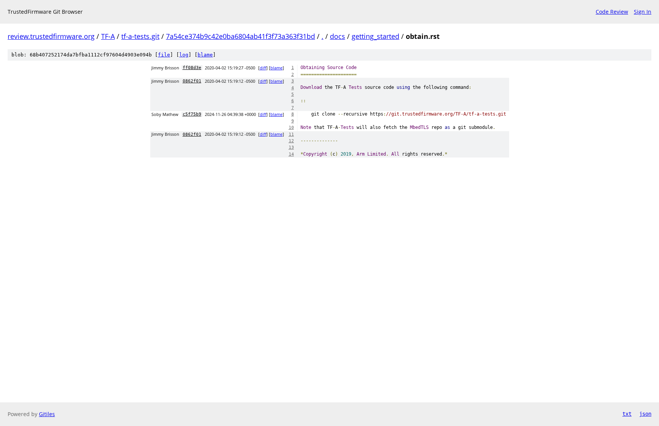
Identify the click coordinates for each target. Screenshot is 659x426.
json (645, 414)
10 (291, 127)
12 (291, 140)
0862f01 (192, 81)
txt (627, 414)
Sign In (642, 11)
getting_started (375, 36)
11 (291, 134)
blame (205, 55)
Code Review (612, 11)
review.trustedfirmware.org (51, 36)
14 (291, 154)
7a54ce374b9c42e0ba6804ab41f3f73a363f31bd (240, 36)
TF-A (108, 36)
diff (263, 68)
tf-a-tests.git (140, 36)
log (183, 55)
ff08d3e (192, 67)
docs (337, 36)
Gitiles (47, 414)
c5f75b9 (192, 114)
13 (291, 147)
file (164, 55)
